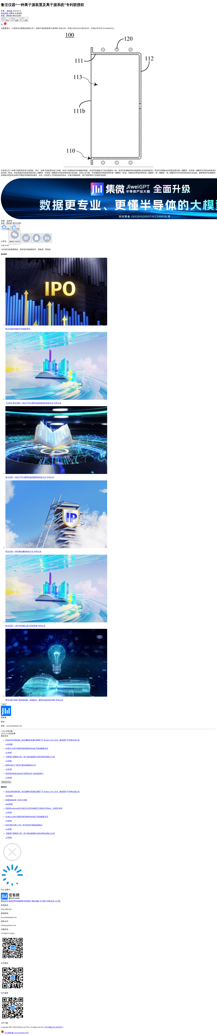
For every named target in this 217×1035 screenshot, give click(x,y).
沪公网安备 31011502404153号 (16, 1033)
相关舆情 (5, 13)
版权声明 (12, 901)
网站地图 (35, 901)
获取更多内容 (6, 782)
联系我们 (27, 901)
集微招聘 (20, 901)
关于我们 (43, 901)
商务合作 (50, 901)
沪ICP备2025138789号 (53, 1027)
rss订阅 (57, 901)
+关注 (4, 704)
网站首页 (4, 901)
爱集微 (9, 11)
